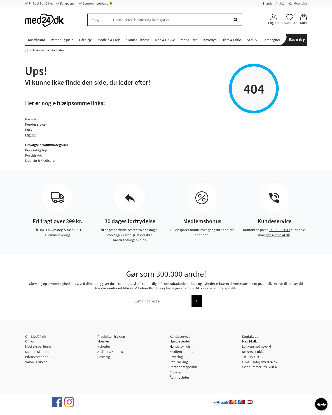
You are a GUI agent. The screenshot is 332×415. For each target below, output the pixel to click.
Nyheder (103, 346)
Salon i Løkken (36, 362)
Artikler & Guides (110, 351)
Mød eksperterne (38, 346)
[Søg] (235, 20)
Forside (31, 119)
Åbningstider (179, 377)
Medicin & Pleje (109, 40)
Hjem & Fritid (231, 40)
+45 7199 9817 (279, 229)
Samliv (252, 40)
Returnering (179, 362)
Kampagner (67, 3)
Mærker (103, 341)
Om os (30, 341)
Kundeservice (298, 3)
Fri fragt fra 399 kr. (40, 3)
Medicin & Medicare (40, 160)
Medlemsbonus (181, 351)
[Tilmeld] (196, 301)
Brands (267, 3)
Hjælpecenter (180, 341)
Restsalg (103, 356)
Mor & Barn (189, 40)
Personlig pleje (62, 40)
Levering (176, 356)
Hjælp (321, 404)
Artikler (280, 3)
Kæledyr (209, 40)
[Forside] (26, 50)
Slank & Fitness (137, 40)
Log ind (30, 134)
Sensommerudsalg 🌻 (97, 3)
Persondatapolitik (183, 367)
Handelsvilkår (180, 346)
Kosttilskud (36, 40)
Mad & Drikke (165, 40)
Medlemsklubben (38, 351)
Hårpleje (85, 40)
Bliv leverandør (36, 356)
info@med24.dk (277, 235)
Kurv (28, 129)
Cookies (176, 372)
